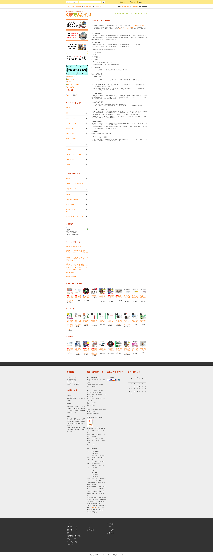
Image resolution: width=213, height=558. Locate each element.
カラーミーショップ (128, 27)
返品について (70, 533)
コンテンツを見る (99, 6)
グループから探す (88, 6)
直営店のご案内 (70, 272)
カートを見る (110, 530)
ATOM (71, 545)
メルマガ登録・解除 (124, 6)
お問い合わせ (135, 6)
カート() (143, 2)
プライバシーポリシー (72, 539)
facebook (89, 524)
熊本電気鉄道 (90, 530)
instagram (89, 527)
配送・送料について (72, 530)
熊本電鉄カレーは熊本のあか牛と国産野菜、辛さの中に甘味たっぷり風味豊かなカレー (77, 252)
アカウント (124, 2)
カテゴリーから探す (76, 6)
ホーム (67, 6)
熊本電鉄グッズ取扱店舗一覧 (73, 246)
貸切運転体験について (71, 276)
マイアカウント (111, 524)
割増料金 (94, 507)
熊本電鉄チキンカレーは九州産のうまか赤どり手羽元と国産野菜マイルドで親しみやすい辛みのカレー (77, 258)
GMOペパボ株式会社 (139, 25)
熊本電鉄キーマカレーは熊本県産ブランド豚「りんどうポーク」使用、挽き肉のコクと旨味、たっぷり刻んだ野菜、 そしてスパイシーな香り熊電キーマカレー (77, 266)
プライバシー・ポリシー (125, 28)
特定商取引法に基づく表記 (74, 536)
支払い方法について (72, 527)
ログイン (133, 2)
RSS (68, 545)
